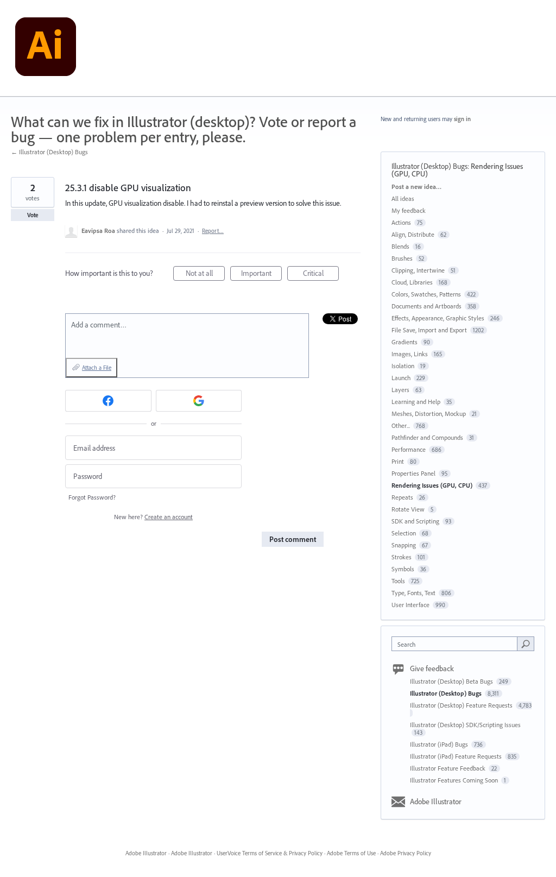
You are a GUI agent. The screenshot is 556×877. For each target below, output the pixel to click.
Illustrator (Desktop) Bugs (429, 166)
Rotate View (408, 509)
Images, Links (409, 354)
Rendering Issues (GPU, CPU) (431, 485)
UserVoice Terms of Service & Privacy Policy (270, 853)
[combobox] (457, 644)
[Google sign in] (199, 401)
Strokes (401, 557)
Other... (400, 425)
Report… (213, 231)
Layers (400, 390)
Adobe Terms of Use (351, 853)
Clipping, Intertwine (418, 270)
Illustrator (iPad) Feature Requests (456, 756)
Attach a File (96, 367)
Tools (398, 581)
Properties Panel (413, 473)
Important (261, 274)
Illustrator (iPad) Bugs (440, 744)
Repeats (402, 497)
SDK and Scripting (415, 521)
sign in (462, 119)
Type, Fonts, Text (413, 593)
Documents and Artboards (426, 306)
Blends (400, 246)
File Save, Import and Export (429, 330)
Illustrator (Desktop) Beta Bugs (452, 681)
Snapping (403, 545)
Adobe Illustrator (436, 801)
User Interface (410, 605)
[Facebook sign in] (108, 401)
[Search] (525, 643)
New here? (153, 517)
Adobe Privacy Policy (405, 853)
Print (397, 461)
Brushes (402, 258)
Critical (321, 274)
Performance (408, 449)
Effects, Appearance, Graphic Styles (437, 318)
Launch (400, 378)
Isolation (402, 366)
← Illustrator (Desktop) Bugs (49, 152)
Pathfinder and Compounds (427, 437)
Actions (401, 222)
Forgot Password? (92, 497)
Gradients (404, 342)
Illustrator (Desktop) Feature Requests (462, 705)
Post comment (292, 539)
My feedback (408, 210)
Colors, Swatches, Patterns (426, 294)
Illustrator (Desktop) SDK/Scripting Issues (465, 725)
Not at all (205, 274)
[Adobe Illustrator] (45, 48)
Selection (403, 533)
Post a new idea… (416, 186)
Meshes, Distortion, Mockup (428, 413)
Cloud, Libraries (412, 282)
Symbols (402, 569)
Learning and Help (415, 402)
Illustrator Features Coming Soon (455, 780)
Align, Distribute (412, 234)
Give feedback (432, 668)
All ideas (402, 198)
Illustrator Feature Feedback (448, 768)
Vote (33, 215)
